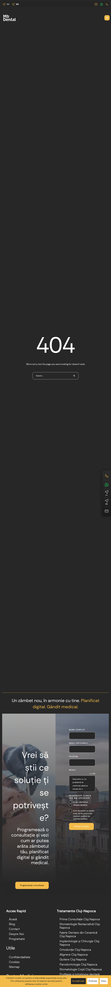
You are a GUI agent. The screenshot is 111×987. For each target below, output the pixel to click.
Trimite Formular (81, 826)
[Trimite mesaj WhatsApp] (106, 484)
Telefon (74, 756)
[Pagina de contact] (106, 511)
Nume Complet (78, 730)
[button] (107, 17)
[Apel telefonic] (106, 476)
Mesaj (72, 770)
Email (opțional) (78, 743)
